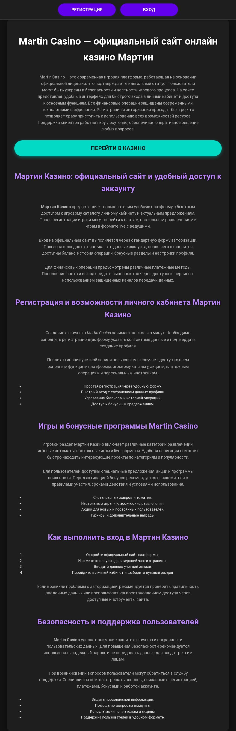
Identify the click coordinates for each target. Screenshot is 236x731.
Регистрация (87, 9)
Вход (149, 9)
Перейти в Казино (118, 148)
